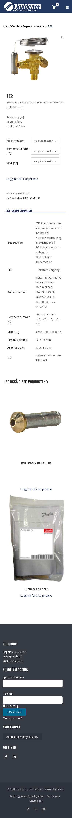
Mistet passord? (12, 718)
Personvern (53, 796)
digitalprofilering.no (53, 789)
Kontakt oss (36, 800)
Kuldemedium (15, 140)
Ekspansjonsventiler (34, 26)
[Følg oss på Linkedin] (36, 809)
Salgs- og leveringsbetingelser (26, 796)
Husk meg (12, 706)
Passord (8, 694)
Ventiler (15, 26)
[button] (63, 37)
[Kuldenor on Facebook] (6, 756)
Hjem (6, 26)
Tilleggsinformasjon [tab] (19, 210)
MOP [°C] (12, 163)
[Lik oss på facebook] (28, 809)
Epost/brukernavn (13, 677)
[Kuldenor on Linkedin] (14, 756)
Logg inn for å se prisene (22, 179)
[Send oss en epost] (43, 809)
